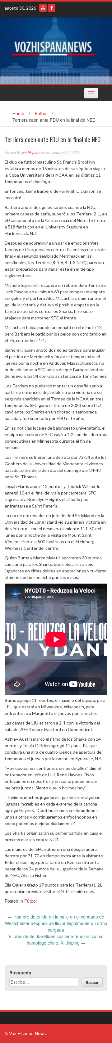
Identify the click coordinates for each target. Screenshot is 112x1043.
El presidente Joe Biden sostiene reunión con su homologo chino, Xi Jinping (56, 939)
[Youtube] (43, 8)
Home (18, 113)
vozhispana (30, 152)
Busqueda (20, 972)
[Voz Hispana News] (56, 50)
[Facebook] (51, 8)
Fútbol (41, 113)
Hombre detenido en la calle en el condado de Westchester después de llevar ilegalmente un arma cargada (56, 923)
